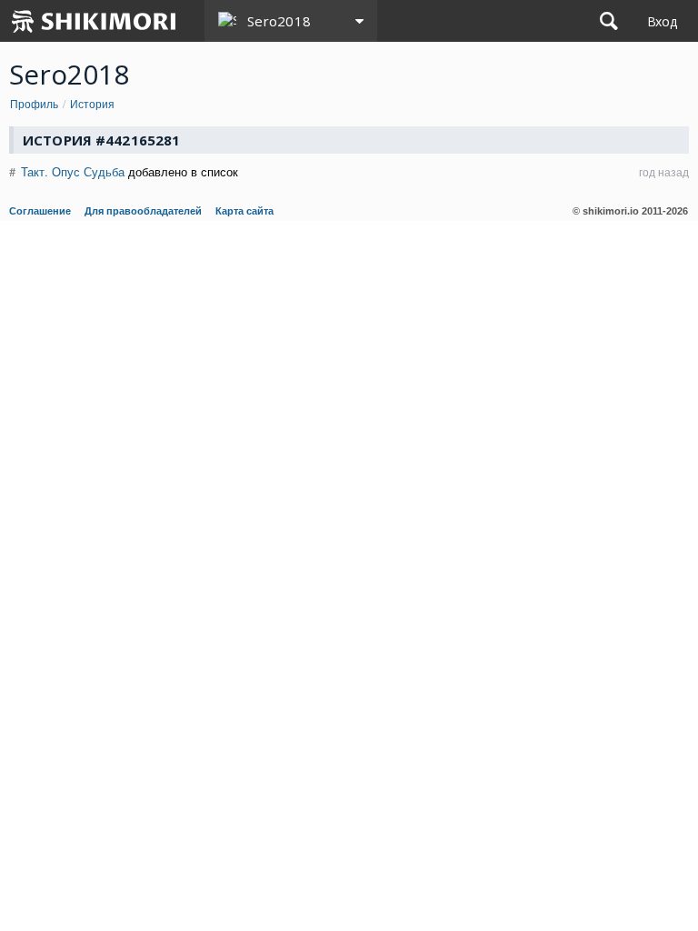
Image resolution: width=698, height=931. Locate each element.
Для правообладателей (143, 210)
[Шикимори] (94, 21)
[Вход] (662, 21)
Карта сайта (244, 210)
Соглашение (40, 210)
